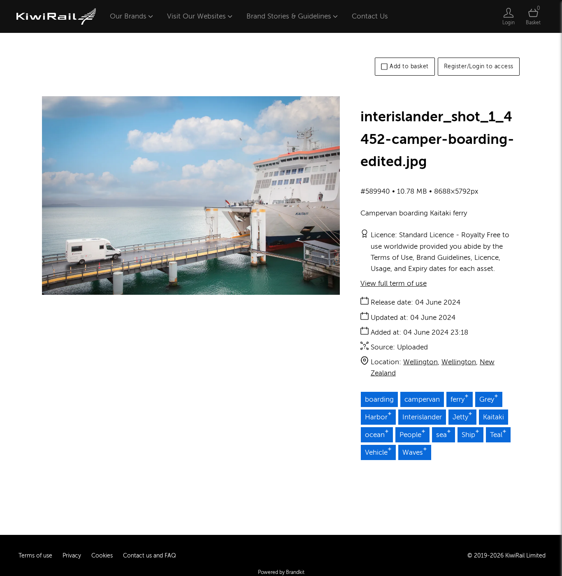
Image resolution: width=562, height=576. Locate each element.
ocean (375, 435)
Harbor (376, 417)
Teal (496, 435)
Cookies (102, 556)
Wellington (420, 362)
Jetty (460, 417)
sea (441, 435)
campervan (422, 399)
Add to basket (409, 66)
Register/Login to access (478, 66)
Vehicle (376, 452)
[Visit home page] (56, 16)
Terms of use (35, 556)
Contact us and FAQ (149, 556)
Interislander (422, 417)
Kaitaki (493, 417)
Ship (468, 435)
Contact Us (370, 16)
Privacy (72, 556)
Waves (412, 452)
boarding (379, 399)
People (410, 435)
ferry (457, 399)
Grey (486, 399)
